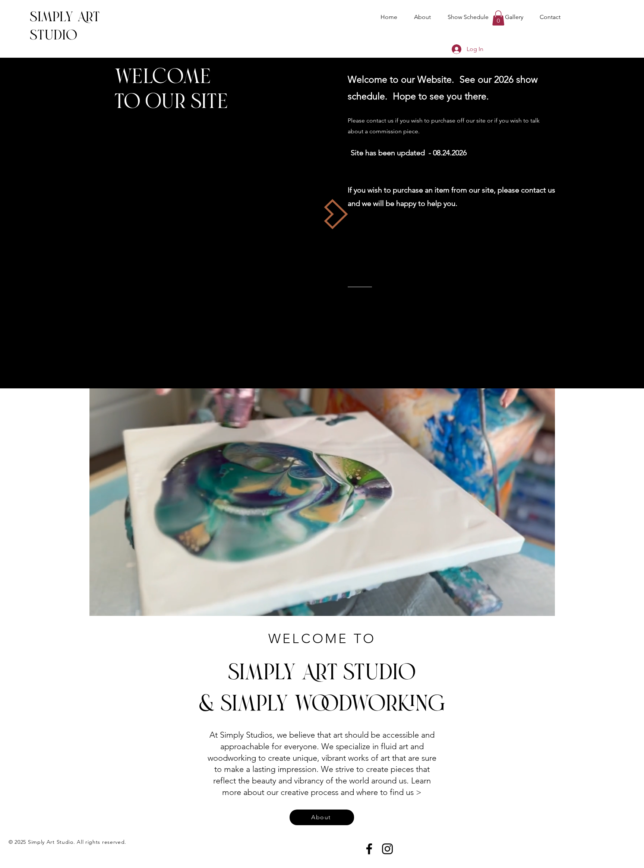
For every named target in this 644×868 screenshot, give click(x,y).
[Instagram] (387, 849)
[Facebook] (369, 849)
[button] (498, 18)
